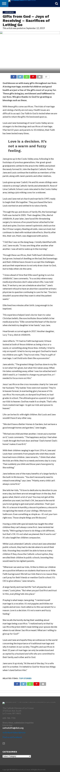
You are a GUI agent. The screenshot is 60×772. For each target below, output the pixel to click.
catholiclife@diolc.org (13, 728)
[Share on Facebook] (14, 76)
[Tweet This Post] (20, 76)
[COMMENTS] (46, 76)
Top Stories (25, 678)
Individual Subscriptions (14, 732)
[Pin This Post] (33, 76)
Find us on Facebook (12, 737)
